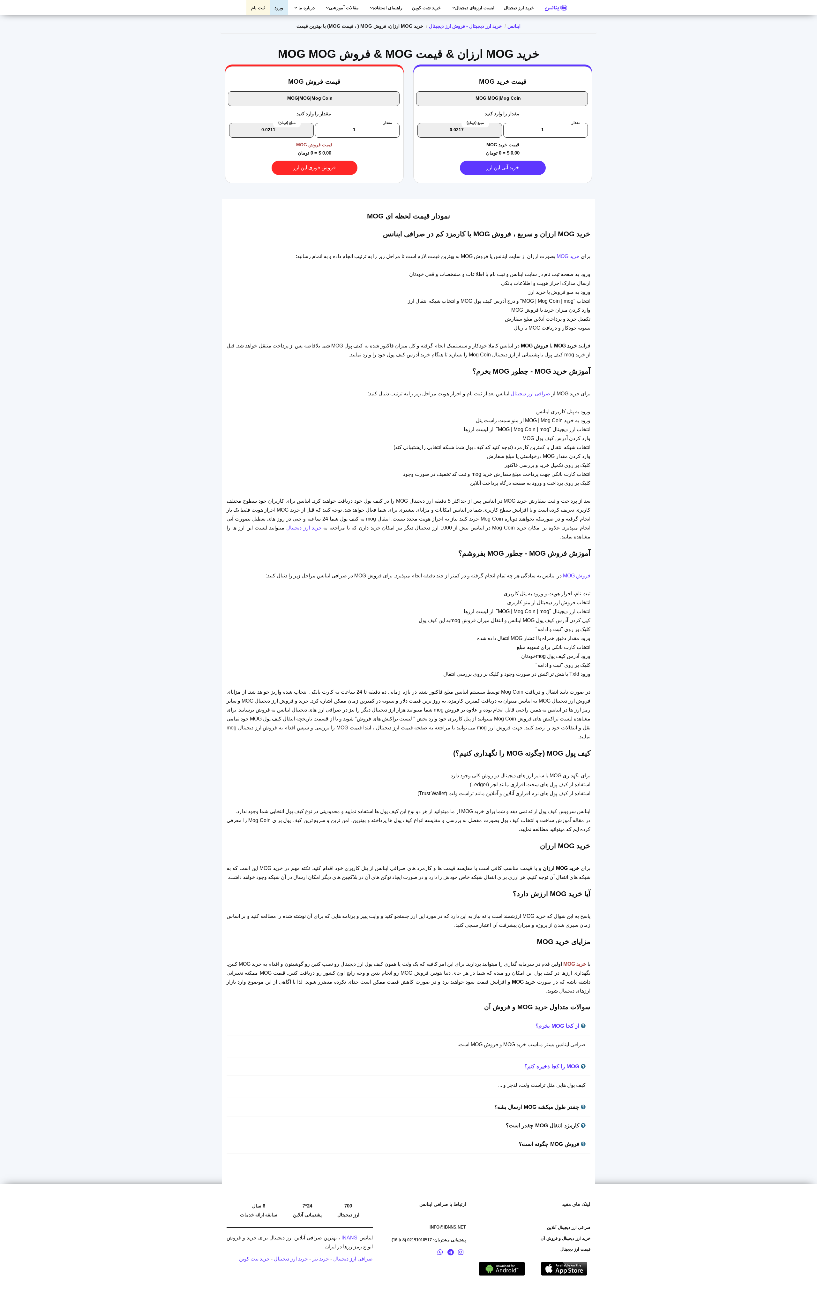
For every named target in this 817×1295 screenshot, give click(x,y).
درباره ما (306, 7)
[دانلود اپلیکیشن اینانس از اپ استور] (564, 1268)
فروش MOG (576, 575)
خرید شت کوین (426, 7)
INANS (349, 1237)
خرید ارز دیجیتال (519, 7)
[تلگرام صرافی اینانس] (450, 1253)
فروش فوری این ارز (314, 167)
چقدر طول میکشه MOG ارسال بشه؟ (537, 1107)
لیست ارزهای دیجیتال (474, 7)
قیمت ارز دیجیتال (575, 1249)
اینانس (514, 26)
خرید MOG (568, 256)
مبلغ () (475, 122)
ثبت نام (258, 7)
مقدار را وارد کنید (502, 113)
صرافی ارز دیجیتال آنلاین (568, 1227)
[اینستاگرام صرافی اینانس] (460, 1253)
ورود (278, 7)
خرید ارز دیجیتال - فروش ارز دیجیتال (465, 26)
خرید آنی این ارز (502, 167)
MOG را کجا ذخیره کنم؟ (552, 1066)
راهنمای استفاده (387, 7)
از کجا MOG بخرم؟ (558, 1026)
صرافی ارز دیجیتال (530, 393)
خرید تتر (320, 1258)
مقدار (576, 122)
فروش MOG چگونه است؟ (550, 1144)
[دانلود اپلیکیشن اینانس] (502, 1268)
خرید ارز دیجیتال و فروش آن (565, 1238)
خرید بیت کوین (254, 1258)
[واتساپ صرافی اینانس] (439, 1253)
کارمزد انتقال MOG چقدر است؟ (543, 1126)
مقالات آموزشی (344, 7)
